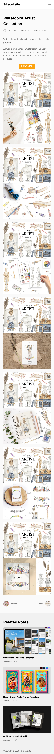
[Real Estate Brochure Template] (27, 640)
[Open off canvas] (49, 4)
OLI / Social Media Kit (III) (15, 736)
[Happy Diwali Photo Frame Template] (27, 680)
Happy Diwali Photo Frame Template (21, 697)
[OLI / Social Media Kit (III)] (27, 719)
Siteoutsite (11, 4)
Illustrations (40, 31)
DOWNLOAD (27, 66)
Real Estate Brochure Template (18, 657)
